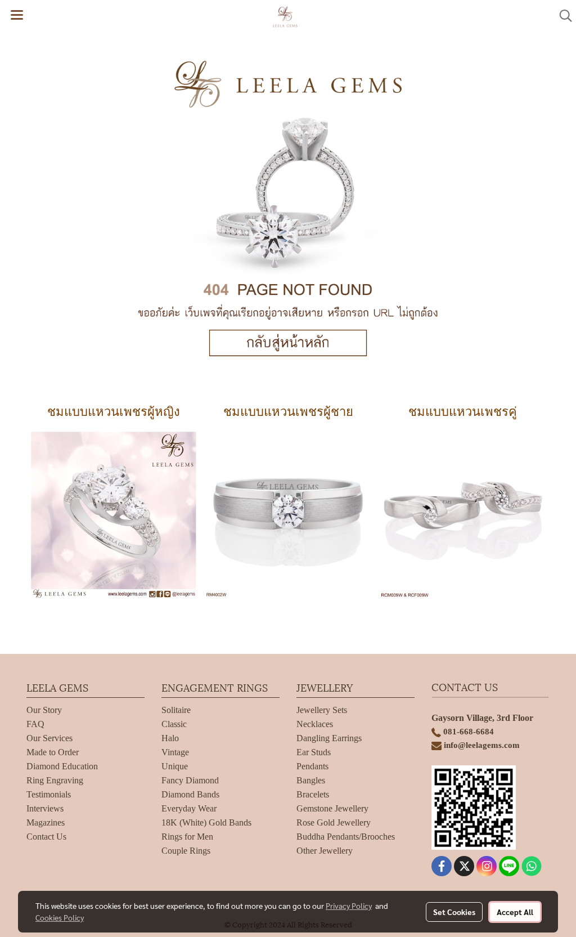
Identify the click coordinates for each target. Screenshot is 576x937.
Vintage (175, 752)
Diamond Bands (190, 794)
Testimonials (48, 794)
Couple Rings (185, 850)
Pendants (312, 766)
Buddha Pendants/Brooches (345, 836)
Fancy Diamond (190, 780)
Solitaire (176, 710)
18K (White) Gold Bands (206, 822)
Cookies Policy (59, 917)
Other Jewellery (324, 850)
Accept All (515, 912)
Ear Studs (313, 752)
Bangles (310, 780)
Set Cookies (454, 912)
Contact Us (46, 836)
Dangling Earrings (329, 738)
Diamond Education (62, 766)
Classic (174, 724)
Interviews (45, 808)
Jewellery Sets (321, 710)
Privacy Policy (349, 905)
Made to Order (52, 752)
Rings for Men (187, 836)
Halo (170, 738)
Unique (174, 766)
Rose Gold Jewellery (333, 822)
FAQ (35, 724)
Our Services (49, 738)
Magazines (45, 822)
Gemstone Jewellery (332, 808)
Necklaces (314, 724)
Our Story (44, 710)
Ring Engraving (54, 780)
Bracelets (312, 794)
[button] (562, 16)
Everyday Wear (189, 808)
